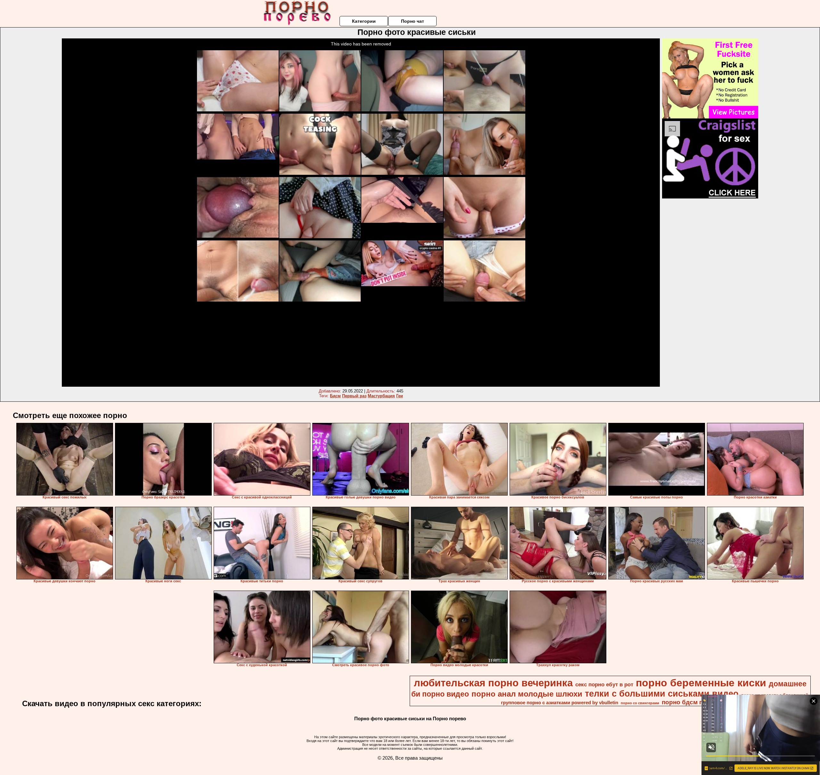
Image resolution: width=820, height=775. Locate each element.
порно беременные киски (701, 683)
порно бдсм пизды (690, 702)
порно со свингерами (640, 703)
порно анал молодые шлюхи (527, 694)
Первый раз (354, 395)
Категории (364, 21)
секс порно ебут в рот (604, 684)
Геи (399, 395)
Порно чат (412, 21)
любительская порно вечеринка (493, 682)
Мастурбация (381, 395)
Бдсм (335, 395)
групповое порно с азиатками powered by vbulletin (559, 702)
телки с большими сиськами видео (662, 693)
